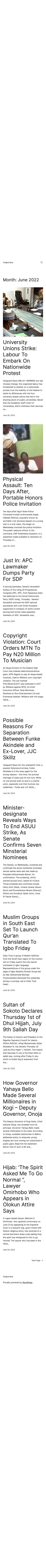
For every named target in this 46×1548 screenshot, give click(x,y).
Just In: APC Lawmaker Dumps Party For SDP (18, 569)
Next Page (37, 1260)
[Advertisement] (23, 23)
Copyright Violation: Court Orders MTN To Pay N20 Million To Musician (22, 647)
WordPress (27, 1282)
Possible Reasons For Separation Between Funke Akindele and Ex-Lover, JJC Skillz (21, 738)
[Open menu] (41, 262)
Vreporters (8, 262)
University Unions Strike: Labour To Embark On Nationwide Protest (20, 357)
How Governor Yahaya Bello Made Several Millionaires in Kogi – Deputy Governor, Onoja (22, 1098)
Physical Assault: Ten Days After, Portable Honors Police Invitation (23, 491)
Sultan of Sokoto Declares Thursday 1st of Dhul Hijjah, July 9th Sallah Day (23, 1017)
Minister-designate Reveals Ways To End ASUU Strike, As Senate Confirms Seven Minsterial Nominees (22, 832)
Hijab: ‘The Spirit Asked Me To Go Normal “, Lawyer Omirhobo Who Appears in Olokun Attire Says (23, 1189)
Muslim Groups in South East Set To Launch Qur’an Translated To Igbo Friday (21, 932)
